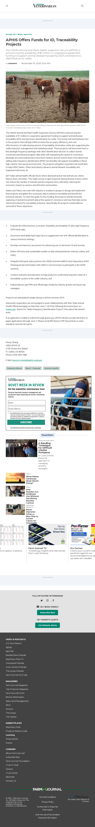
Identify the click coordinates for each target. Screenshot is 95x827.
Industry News (14, 368)
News (19, 34)
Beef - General (33, 368)
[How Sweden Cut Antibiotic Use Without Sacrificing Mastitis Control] (15, 491)
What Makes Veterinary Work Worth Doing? (32, 479)
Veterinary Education (46, 440)
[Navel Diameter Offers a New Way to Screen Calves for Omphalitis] (15, 509)
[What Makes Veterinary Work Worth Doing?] (15, 478)
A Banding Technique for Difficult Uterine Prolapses (45, 448)
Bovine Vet (11, 34)
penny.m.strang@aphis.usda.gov (27, 360)
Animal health (51, 368)
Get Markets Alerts (47, 625)
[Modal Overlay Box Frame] (48, 403)
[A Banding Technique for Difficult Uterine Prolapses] (21, 448)
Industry (28, 34)
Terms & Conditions (47, 797)
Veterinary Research (30, 506)
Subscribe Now (47, 612)
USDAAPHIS (12, 63)
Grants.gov (11, 309)
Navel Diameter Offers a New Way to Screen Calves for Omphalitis (32, 516)
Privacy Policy (48, 802)
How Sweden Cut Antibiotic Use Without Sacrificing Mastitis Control (32, 496)
